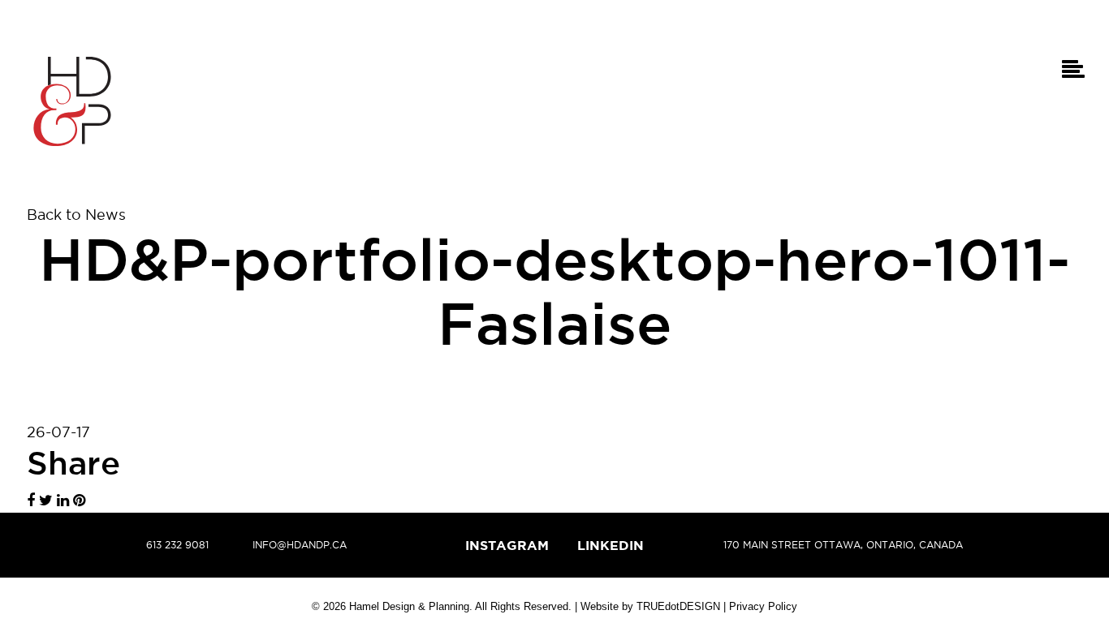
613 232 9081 (177, 544)
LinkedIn (610, 545)
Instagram (507, 545)
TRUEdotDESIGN (678, 606)
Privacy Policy (763, 606)
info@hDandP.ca (299, 544)
